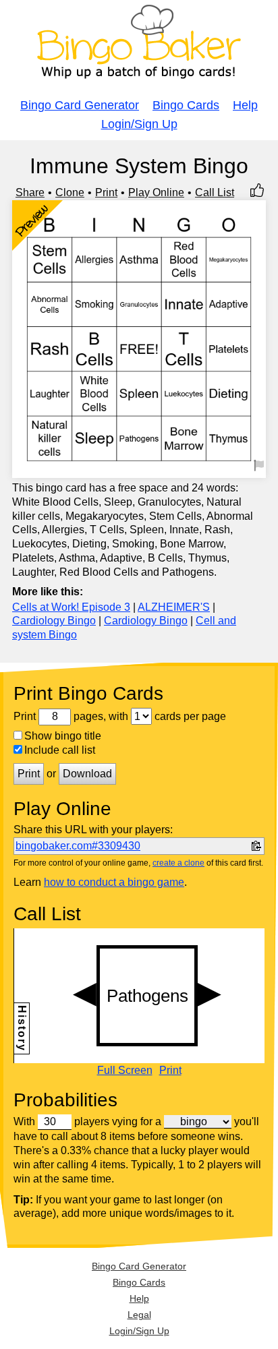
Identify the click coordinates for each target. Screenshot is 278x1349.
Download (87, 773)
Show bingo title (62, 736)
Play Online (156, 192)
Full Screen (124, 1070)
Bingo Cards (185, 105)
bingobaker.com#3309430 (78, 845)
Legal (139, 1314)
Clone (69, 192)
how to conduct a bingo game (114, 882)
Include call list (59, 750)
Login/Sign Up (139, 124)
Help (245, 105)
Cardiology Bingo (54, 620)
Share (30, 192)
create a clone (178, 863)
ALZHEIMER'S (174, 607)
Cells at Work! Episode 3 (71, 607)
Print (106, 192)
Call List (214, 192)
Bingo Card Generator (79, 105)
